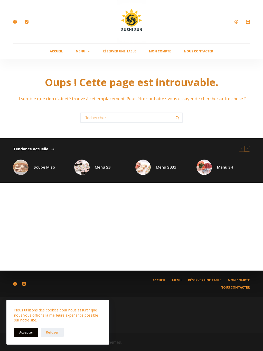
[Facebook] (15, 22)
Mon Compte (160, 51)
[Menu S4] (204, 167)
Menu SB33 (166, 167)
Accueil (56, 51)
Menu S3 (103, 167)
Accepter (26, 332)
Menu (80, 51)
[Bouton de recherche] (177, 118)
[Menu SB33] (143, 167)
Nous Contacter (198, 51)
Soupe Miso (44, 167)
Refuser (52, 332)
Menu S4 (225, 167)
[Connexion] (236, 22)
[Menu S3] (82, 167)
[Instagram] (27, 22)
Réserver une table (119, 51)
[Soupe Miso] (21, 167)
